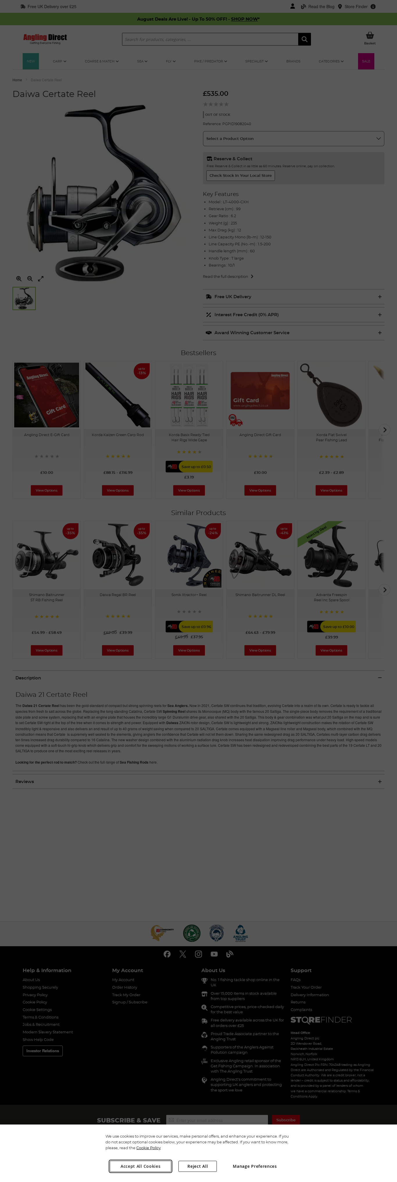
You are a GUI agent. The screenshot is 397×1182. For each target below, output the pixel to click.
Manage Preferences (255, 1166)
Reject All (197, 1166)
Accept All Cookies (141, 1166)
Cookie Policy (148, 1147)
